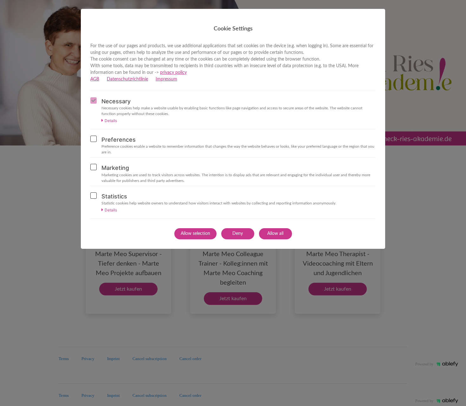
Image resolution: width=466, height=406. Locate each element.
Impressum (166, 79)
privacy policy (173, 72)
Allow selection (195, 233)
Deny (237, 233)
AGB (94, 79)
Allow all (275, 233)
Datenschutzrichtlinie (127, 79)
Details (111, 121)
